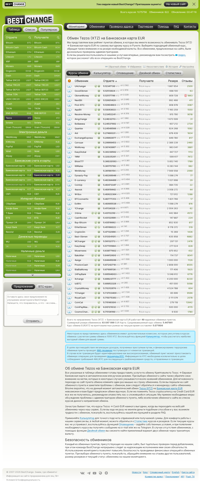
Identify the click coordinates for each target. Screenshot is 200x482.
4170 (190, 307)
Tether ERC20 (18, 80)
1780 (190, 311)
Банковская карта (18, 165)
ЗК (18, 246)
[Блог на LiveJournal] (100, 473)
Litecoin (18, 56)
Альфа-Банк (18, 208)
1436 (190, 232)
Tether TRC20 (18, 85)
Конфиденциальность (28, 479)
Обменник (81, 80)
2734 (190, 123)
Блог (145, 472)
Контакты (190, 26)
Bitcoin (18, 42)
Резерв (173, 80)
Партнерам (145, 26)
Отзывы (187, 80)
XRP (18, 61)
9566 (190, 293)
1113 (190, 152)
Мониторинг (77, 26)
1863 (189, 95)
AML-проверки (104, 350)
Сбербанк (18, 203)
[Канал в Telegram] (88, 473)
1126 (190, 260)
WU (18, 241)
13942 (189, 302)
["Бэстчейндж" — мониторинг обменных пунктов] (32, 16)
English (176, 472)
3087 (190, 105)
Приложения (172, 476)
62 (191, 208)
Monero (18, 66)
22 (191, 185)
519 (191, 227)
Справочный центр (160, 472)
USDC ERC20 (18, 99)
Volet (18, 151)
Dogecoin (18, 71)
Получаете (146, 80)
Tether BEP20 (18, 89)
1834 (190, 133)
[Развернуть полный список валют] (32, 275)
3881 (190, 147)
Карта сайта (188, 472)
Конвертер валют (154, 476)
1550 (190, 109)
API (182, 476)
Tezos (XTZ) (146, 388)
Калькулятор (153, 336)
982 (190, 166)
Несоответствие (155, 66)
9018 (190, 114)
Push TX (190, 476)
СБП (18, 194)
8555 (190, 264)
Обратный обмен (117, 66)
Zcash (18, 103)
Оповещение (126, 424)
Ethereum (18, 52)
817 (191, 138)
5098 (190, 283)
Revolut (18, 232)
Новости (136, 472)
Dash (18, 75)
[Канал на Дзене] (106, 473)
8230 (190, 279)
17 (191, 199)
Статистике (140, 421)
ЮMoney (18, 141)
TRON (18, 108)
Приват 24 (18, 222)
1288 (190, 194)
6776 (190, 274)
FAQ (176, 26)
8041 (190, 255)
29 (191, 180)
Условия (10, 479)
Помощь (163, 26)
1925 (190, 269)
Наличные (18, 256)
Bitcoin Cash (18, 47)
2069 (190, 170)
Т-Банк (18, 213)
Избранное (135, 66)
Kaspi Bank (18, 227)
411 (191, 100)
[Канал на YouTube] (94, 473)
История (173, 66)
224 (190, 217)
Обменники (97, 26)
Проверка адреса (121, 26)
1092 (190, 128)
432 (190, 250)
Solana (18, 122)
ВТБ (18, 217)
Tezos (18, 118)
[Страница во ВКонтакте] (82, 473)
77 (191, 175)
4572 (190, 213)
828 (190, 246)
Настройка (188, 66)
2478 (190, 241)
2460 (190, 142)
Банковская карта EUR (170, 388)
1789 (190, 161)
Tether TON (18, 94)
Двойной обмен (96, 430)
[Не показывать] (194, 4)
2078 (190, 297)
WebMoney (18, 137)
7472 (190, 156)
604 (190, 288)
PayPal (18, 146)
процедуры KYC (115, 356)
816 (191, 203)
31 (191, 119)
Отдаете (110, 80)
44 (191, 189)
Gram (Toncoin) (18, 127)
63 (191, 91)
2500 (190, 86)
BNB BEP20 (18, 113)
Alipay (18, 156)
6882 (190, 236)
